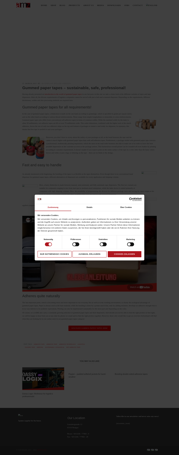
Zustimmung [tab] (53, 207)
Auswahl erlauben (89, 254)
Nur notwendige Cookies (54, 254)
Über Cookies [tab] (126, 207)
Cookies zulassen (124, 254)
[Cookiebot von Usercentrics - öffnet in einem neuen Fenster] (131, 199)
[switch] (75, 244)
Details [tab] (90, 207)
